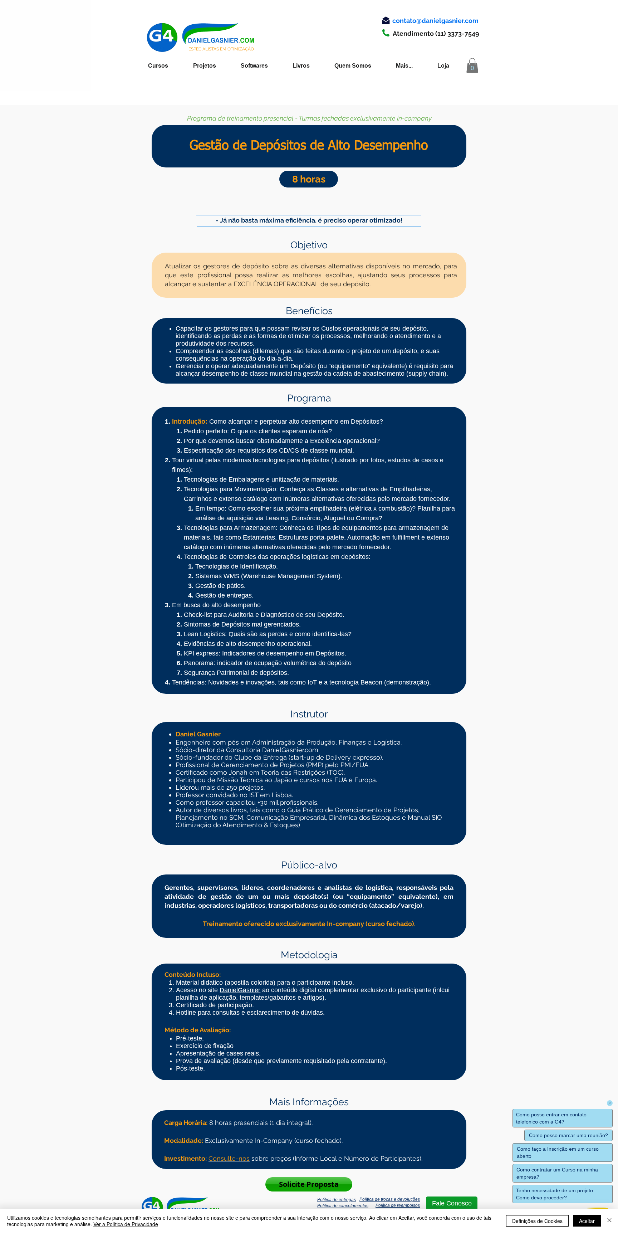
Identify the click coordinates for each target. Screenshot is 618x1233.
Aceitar (587, 1220)
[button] (472, 65)
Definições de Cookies (537, 1220)
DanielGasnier (240, 990)
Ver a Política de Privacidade (125, 1224)
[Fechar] (609, 1220)
